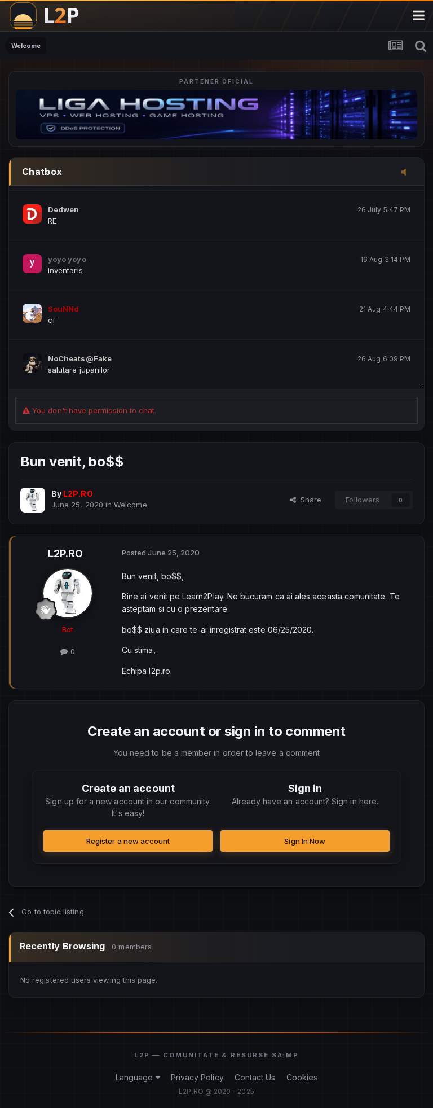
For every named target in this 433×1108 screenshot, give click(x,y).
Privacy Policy (197, 1077)
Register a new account (128, 841)
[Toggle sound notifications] (407, 172)
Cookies (301, 1077)
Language (136, 1077)
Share (308, 499)
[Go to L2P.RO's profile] (32, 500)
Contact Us (255, 1077)
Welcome (130, 504)
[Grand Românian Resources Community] (50, 15)
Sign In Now (304, 841)
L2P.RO (65, 553)
